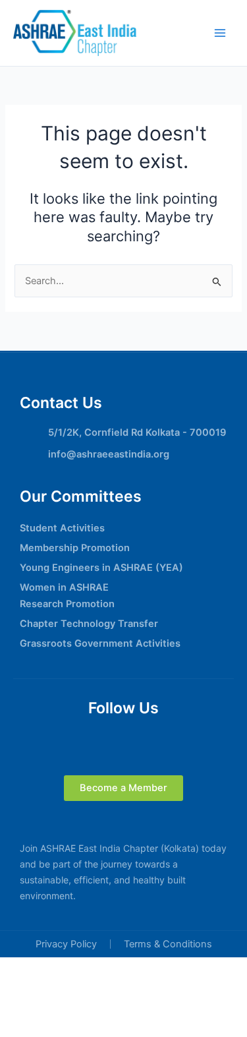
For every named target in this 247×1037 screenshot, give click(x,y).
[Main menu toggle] (220, 33)
